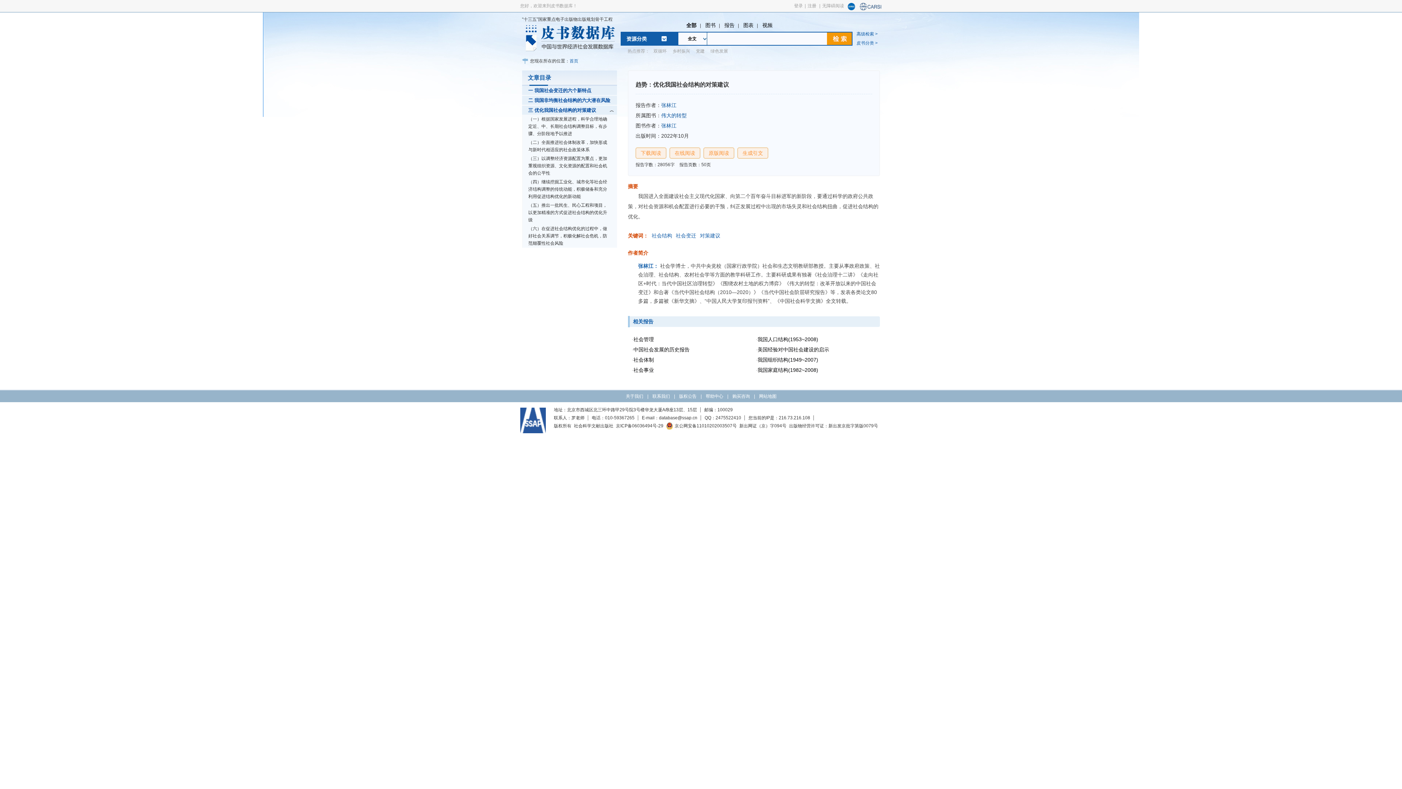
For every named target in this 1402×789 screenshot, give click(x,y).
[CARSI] (871, 8)
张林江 (669, 105)
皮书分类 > (867, 43)
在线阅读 (685, 153)
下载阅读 (651, 153)
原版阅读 (719, 153)
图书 (710, 25)
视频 (767, 25)
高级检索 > (867, 34)
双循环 (660, 51)
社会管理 (643, 339)
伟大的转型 (674, 115)
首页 (574, 61)
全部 (691, 25)
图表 (748, 25)
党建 (700, 51)
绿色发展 (719, 51)
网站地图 (768, 396)
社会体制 (643, 360)
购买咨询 (741, 396)
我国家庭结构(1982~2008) (788, 370)
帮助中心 (714, 396)
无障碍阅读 (833, 5)
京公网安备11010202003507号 (706, 425)
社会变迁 (686, 236)
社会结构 (662, 236)
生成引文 (753, 153)
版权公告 (688, 396)
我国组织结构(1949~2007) (788, 360)
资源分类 (637, 39)
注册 (812, 5)
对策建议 (710, 236)
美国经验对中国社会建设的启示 (793, 349)
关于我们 (634, 396)
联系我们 (661, 396)
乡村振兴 (681, 51)
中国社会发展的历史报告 (661, 349)
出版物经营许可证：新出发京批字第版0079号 (833, 425)
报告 (729, 25)
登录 (798, 5)
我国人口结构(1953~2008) (788, 339)
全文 (692, 38)
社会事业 (643, 370)
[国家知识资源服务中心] (851, 8)
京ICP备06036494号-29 (639, 425)
